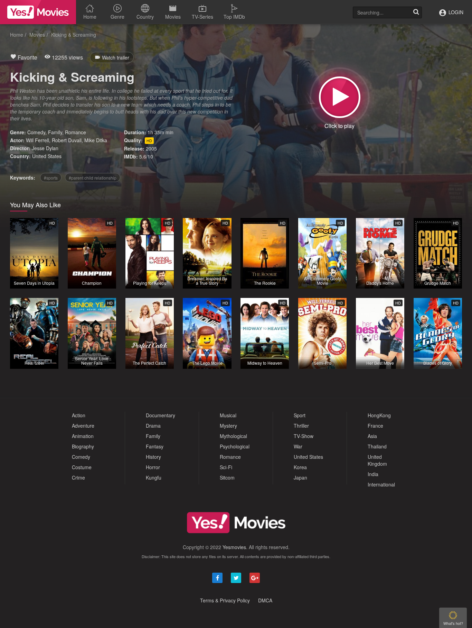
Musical (228, 415)
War (298, 446)
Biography (83, 446)
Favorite (26, 57)
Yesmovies (234, 547)
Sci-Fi (226, 467)
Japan (300, 477)
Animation (83, 436)
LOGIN (455, 12)
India (373, 474)
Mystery (228, 425)
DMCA (265, 600)
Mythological (233, 436)
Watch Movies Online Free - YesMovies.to (38, 12)
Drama (153, 425)
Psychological (234, 446)
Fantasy (154, 446)
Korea (300, 467)
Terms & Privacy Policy (225, 600)
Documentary (160, 415)
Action (78, 415)
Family (55, 132)
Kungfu (153, 477)
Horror (153, 467)
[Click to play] (339, 97)
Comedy (36, 132)
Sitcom (227, 477)
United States (47, 156)
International (381, 484)
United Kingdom (377, 460)
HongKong (379, 415)
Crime (78, 477)
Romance (75, 132)
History (153, 456)
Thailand (377, 446)
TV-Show (303, 436)
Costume (82, 467)
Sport (299, 415)
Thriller (301, 425)
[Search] (416, 12)
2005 (151, 148)
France (375, 425)
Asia (372, 436)
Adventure (83, 425)
